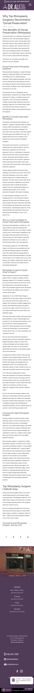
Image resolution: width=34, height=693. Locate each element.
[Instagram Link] (21, 672)
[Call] (11, 654)
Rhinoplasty (11, 26)
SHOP (24, 575)
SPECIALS (18, 575)
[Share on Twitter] (13, 537)
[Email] (11, 664)
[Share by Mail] (27, 537)
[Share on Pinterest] (20, 537)
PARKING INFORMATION (17, 642)
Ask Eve (8, 690)
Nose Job (6, 26)
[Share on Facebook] (6, 537)
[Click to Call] (10, 2)
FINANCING (11, 575)
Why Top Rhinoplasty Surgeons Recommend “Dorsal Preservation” (16, 20)
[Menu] (29, 7)
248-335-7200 (16, 525)
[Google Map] (17, 628)
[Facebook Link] (17, 672)
